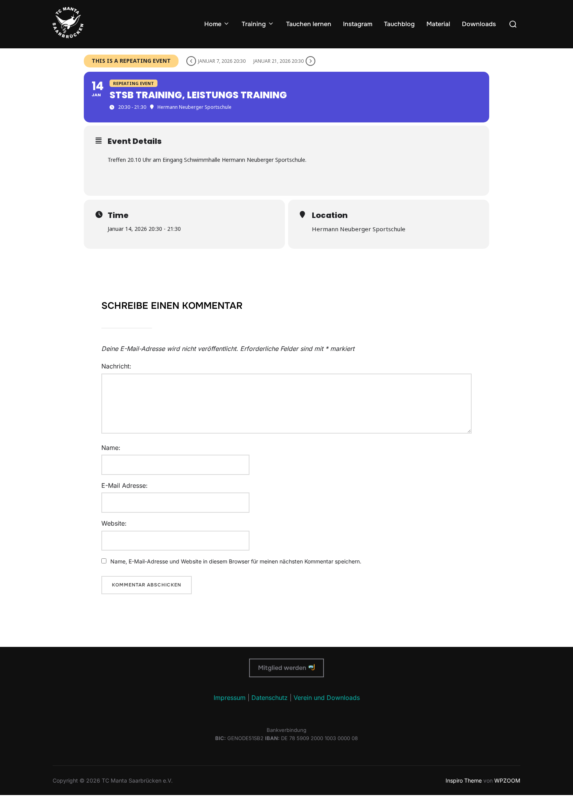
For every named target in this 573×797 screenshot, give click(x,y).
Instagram (357, 24)
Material (438, 24)
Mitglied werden (283, 668)
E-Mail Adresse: (124, 485)
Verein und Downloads (327, 697)
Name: (110, 448)
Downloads (479, 24)
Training (254, 24)
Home (212, 24)
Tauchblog (399, 24)
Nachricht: (116, 366)
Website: (114, 523)
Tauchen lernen (308, 24)
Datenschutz (269, 697)
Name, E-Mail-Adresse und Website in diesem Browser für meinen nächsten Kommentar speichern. (235, 561)
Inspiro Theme (464, 780)
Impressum (230, 697)
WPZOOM (507, 780)
